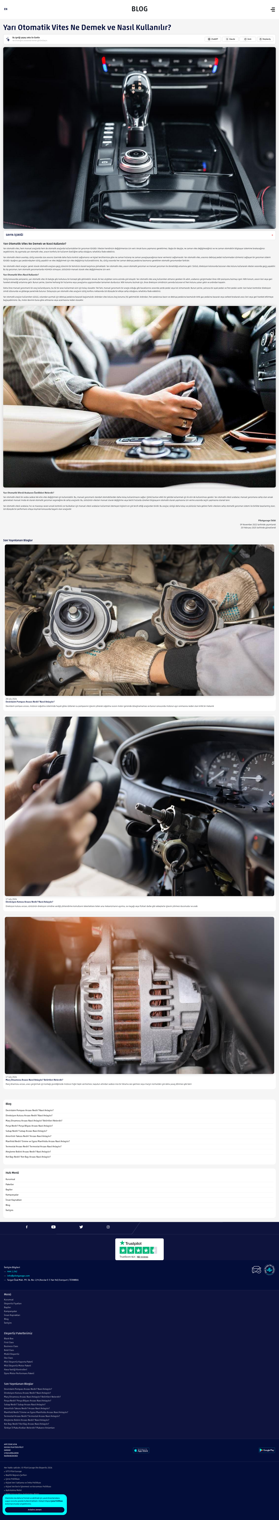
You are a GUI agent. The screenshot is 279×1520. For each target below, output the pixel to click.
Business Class (11, 1346)
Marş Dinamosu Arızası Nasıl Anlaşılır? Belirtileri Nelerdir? (34, 1080)
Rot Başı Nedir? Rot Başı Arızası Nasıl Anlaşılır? (28, 1157)
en (5, 9)
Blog (8, 1205)
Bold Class (9, 1350)
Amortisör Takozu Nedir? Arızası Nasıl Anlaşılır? (28, 1136)
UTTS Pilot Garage (14, 1471)
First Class (9, 1342)
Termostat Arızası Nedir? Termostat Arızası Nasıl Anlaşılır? (34, 1146)
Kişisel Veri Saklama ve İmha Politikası (23, 1483)
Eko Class (8, 1358)
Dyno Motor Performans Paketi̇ (19, 1373)
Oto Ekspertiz (41, 1468)
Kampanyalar (12, 1195)
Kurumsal (10, 1179)
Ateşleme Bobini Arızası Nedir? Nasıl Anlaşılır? (28, 1152)
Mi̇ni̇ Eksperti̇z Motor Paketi (17, 1366)
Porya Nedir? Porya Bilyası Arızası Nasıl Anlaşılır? (29, 1126)
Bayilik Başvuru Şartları (16, 1475)
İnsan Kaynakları (14, 1200)
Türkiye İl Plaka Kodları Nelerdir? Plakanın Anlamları (29, 1428)
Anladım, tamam (34, 1510)
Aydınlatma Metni (14, 1490)
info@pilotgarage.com (18, 1276)
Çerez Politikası (13, 1479)
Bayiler (9, 1190)
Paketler (10, 1184)
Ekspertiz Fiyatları (13, 1303)
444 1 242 (12, 1272)
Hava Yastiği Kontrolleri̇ (15, 1369)
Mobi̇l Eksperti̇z (11, 1354)
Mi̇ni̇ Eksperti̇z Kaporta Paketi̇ (18, 1362)
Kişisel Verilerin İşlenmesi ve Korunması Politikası (28, 1487)
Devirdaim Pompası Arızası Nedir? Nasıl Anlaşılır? (30, 702)
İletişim (9, 1210)
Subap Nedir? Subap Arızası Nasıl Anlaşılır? (26, 1131)
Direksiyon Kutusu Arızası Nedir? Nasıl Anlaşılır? (29, 902)
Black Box (8, 1338)
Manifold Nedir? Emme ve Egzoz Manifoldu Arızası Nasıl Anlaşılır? (38, 1141)
